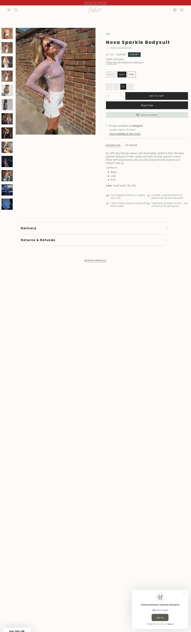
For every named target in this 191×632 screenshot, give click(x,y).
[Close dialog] (150, 265)
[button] (124, 353)
